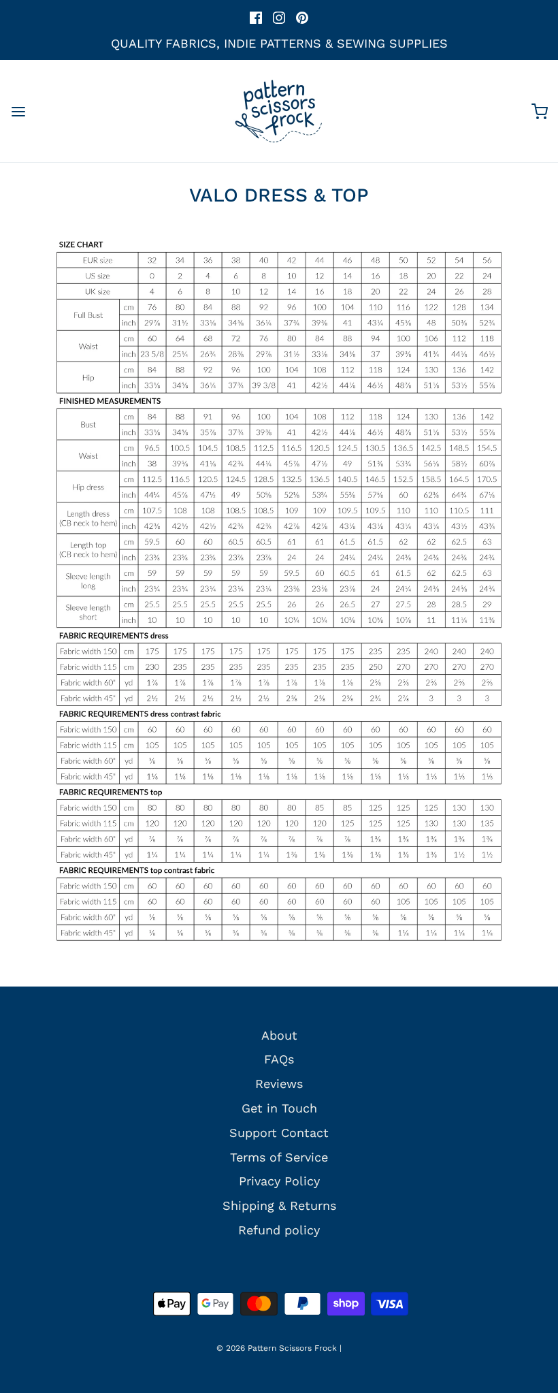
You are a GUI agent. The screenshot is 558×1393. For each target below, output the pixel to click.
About (279, 1035)
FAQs (279, 1059)
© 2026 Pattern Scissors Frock (276, 1348)
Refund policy (279, 1230)
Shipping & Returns (279, 1205)
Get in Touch (279, 1108)
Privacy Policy (279, 1181)
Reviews (279, 1083)
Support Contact (279, 1132)
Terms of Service (279, 1157)
